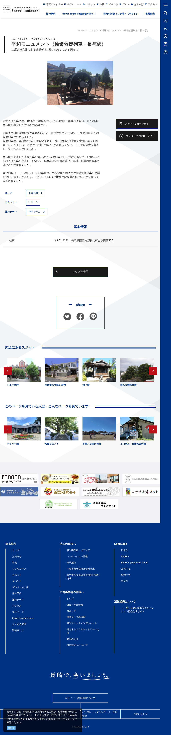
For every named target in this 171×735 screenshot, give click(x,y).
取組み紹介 (72, 639)
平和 (31, 202)
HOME (80, 30)
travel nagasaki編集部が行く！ (79, 13)
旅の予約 (50, 13)
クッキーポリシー (62, 719)
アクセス (17, 605)
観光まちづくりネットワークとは (83, 631)
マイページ (18, 612)
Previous (8, 371)
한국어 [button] (124, 581)
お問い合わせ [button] (140, 714)
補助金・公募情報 (76, 617)
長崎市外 (33, 193)
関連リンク (18, 630)
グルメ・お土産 (20, 587)
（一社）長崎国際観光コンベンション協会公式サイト (137, 610)
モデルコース (19, 568)
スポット (93, 30)
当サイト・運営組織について (80, 698)
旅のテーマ (18, 599)
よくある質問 (19, 624)
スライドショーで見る (137, 123)
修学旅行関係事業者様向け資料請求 (83, 577)
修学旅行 (71, 562)
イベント (17, 581)
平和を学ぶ (35, 211)
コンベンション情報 (77, 556)
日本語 (124, 550)
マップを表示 (80, 271)
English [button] (125, 556)
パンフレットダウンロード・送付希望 (99, 714)
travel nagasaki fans (22, 618)
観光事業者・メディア (78, 550)
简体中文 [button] (125, 568)
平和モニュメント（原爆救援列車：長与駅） (126, 30)
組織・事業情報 (75, 604)
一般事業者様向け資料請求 (81, 568)
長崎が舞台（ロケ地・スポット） (120, 13)
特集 (14, 562)
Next (153, 371)
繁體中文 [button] (125, 575)
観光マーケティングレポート (82, 623)
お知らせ (17, 556)
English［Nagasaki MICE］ (135, 562)
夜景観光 (150, 13)
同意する (11, 728)
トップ (15, 550)
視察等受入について (77, 645)
